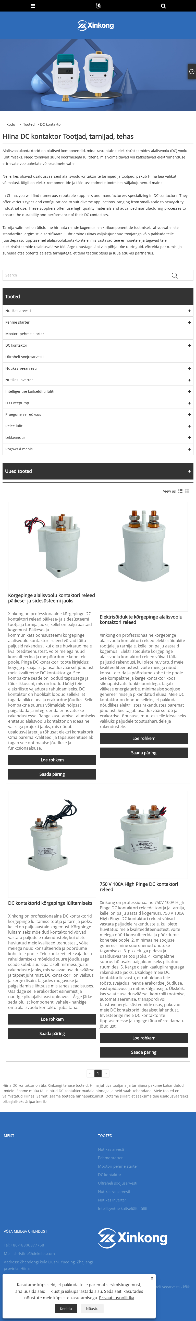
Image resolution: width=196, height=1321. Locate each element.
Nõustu (92, 1308)
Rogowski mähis (19, 448)
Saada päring (52, 774)
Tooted (29, 124)
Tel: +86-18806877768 (24, 1245)
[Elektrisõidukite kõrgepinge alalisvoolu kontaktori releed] (144, 545)
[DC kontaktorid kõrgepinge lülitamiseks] (52, 834)
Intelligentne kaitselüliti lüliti (29, 391)
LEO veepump (17, 402)
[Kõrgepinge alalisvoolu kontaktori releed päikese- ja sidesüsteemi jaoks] (52, 545)
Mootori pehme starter (24, 333)
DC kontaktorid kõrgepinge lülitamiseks (50, 903)
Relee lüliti (14, 425)
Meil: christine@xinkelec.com (29, 1253)
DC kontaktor (16, 345)
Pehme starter (17, 322)
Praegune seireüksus (23, 414)
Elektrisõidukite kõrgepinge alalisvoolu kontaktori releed (141, 619)
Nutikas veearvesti (21, 368)
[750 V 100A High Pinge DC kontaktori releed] (144, 834)
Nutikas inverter (19, 379)
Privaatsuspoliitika (116, 1298)
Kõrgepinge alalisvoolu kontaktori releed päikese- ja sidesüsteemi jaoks (51, 598)
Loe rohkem (52, 760)
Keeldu (66, 1308)
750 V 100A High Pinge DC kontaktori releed (139, 886)
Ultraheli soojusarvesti (24, 356)
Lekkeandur (15, 437)
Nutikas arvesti (18, 310)
